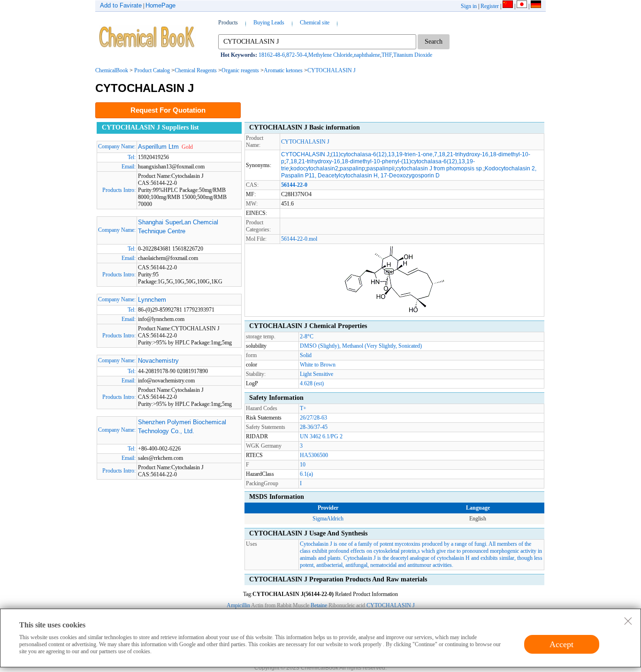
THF (387, 55)
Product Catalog (152, 70)
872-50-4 (296, 55)
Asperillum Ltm (158, 146)
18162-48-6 (272, 55)
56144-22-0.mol (299, 239)
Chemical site (314, 22)
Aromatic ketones (283, 70)
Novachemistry (158, 360)
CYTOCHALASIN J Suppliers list (150, 127)
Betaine (319, 605)
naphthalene (367, 55)
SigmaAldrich (328, 518)
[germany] (536, 6)
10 (302, 464)
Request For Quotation (168, 110)
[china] (508, 6)
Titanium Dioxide (412, 55)
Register (490, 6)
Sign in (469, 6)
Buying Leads (268, 22)
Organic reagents (240, 70)
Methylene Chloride (330, 55)
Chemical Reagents (196, 70)
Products (228, 22)
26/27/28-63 (313, 417)
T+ (303, 408)
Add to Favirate (121, 5)
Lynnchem (152, 299)
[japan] (522, 6)
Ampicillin (238, 605)
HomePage (160, 5)
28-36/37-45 (314, 427)
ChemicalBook (111, 70)
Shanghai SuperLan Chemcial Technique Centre (178, 227)
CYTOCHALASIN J (331, 70)
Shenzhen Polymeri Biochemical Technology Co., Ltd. (182, 427)
